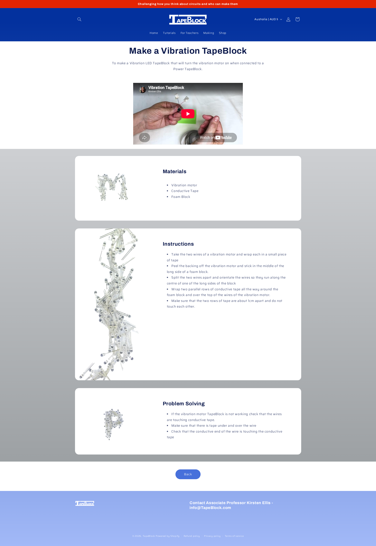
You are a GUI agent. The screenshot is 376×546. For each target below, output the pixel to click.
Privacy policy (212, 536)
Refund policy (192, 536)
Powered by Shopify (168, 536)
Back (188, 474)
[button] (79, 19)
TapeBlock (149, 536)
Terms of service (234, 536)
